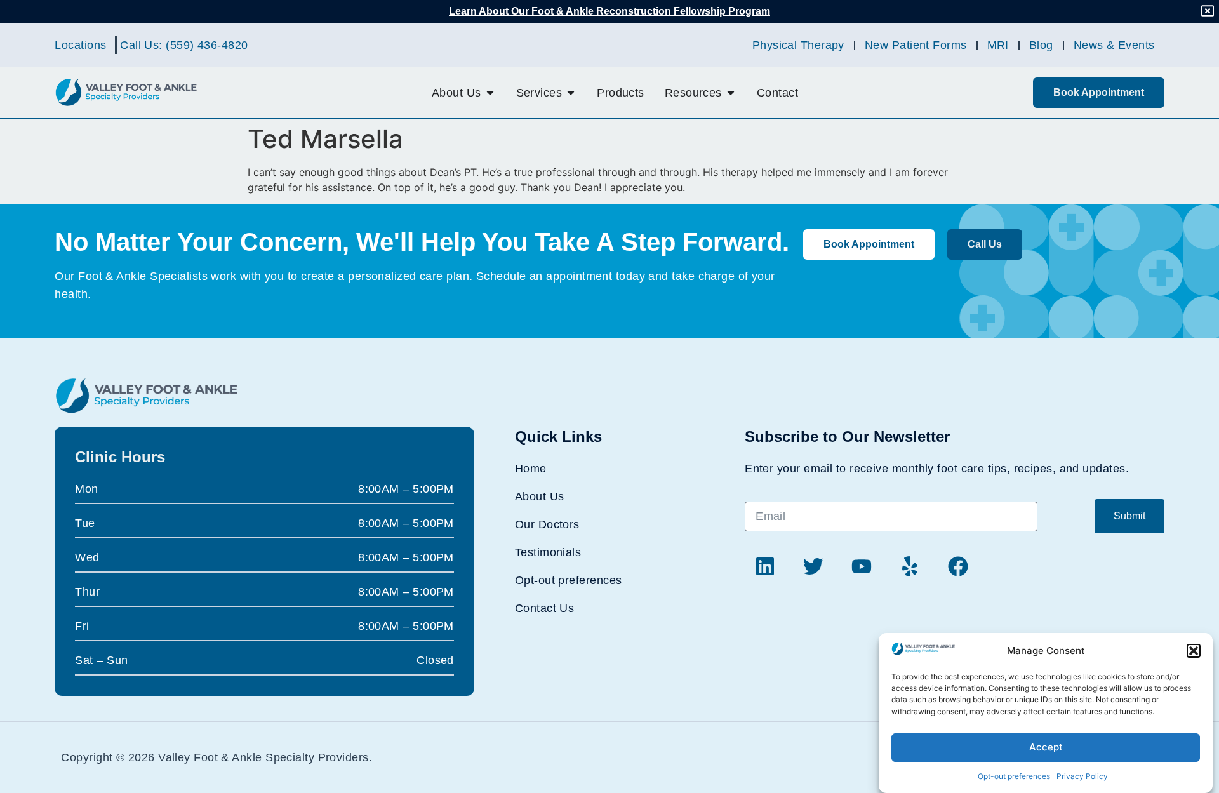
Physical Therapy (798, 45)
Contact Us (545, 608)
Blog (1041, 45)
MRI (998, 45)
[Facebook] (958, 566)
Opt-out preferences (1014, 777)
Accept (1046, 748)
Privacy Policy (1082, 777)
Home (531, 468)
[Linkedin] (765, 566)
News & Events (1114, 45)
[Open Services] (570, 92)
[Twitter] (813, 566)
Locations (80, 45)
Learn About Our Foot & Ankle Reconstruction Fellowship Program (609, 11)
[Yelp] (909, 566)
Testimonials (548, 552)
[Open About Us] (490, 92)
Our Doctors (547, 524)
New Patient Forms (916, 45)
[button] (1193, 650)
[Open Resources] (730, 92)
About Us (539, 496)
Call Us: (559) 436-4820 (184, 45)
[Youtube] (861, 566)
